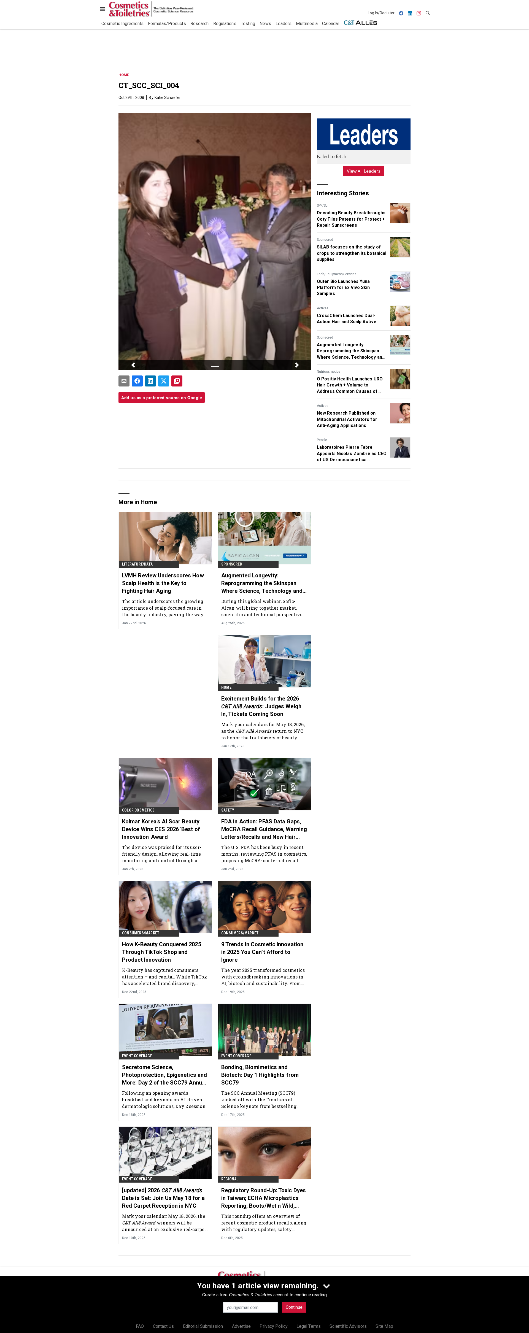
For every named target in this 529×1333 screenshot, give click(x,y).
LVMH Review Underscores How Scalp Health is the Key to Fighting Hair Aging (163, 583)
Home (123, 75)
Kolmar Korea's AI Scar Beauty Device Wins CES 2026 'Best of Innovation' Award (161, 829)
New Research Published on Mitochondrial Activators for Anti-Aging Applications (347, 419)
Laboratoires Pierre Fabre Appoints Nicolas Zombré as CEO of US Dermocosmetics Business (352, 454)
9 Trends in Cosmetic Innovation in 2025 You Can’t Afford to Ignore (262, 952)
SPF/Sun (323, 205)
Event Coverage (137, 1056)
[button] (132, 365)
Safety (227, 810)
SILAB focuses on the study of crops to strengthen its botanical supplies (351, 253)
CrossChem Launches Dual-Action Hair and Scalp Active (346, 318)
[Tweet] (163, 380)
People (322, 440)
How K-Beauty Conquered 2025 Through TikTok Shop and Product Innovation (161, 952)
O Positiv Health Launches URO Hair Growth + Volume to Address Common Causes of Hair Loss (350, 385)
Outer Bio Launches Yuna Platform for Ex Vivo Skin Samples (343, 287)
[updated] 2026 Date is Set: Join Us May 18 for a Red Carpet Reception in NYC (163, 1198)
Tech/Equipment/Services (337, 274)
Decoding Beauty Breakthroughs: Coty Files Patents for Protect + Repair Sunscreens (352, 219)
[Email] (123, 380)
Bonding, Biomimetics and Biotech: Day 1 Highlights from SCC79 (260, 1075)
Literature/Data (137, 564)
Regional (230, 1179)
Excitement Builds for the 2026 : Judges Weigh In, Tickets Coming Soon (261, 706)
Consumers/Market (140, 933)
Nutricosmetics (329, 372)
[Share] (137, 380)
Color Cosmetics (138, 810)
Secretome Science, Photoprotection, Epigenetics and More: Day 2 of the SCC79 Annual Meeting (164, 1075)
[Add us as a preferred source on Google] (176, 380)
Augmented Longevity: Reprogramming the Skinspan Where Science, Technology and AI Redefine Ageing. (351, 351)
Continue (294, 1307)
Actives (322, 308)
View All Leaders (364, 171)
